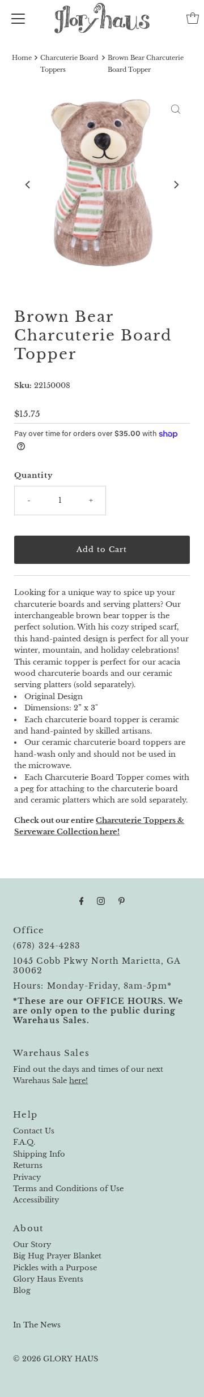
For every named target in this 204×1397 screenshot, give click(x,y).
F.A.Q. (24, 1142)
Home (22, 58)
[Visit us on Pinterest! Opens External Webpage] (121, 901)
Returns (27, 1165)
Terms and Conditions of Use (68, 1188)
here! (78, 1080)
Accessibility (36, 1200)
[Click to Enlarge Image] (175, 109)
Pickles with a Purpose (55, 1268)
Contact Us (33, 1131)
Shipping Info (39, 1154)
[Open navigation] (18, 18)
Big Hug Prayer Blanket (57, 1256)
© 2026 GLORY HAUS (55, 1359)
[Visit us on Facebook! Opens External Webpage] (81, 901)
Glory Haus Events (48, 1279)
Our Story (32, 1244)
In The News (37, 1325)
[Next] (175, 185)
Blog (22, 1290)
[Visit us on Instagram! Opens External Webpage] (101, 901)
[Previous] (28, 185)
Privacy (27, 1177)
